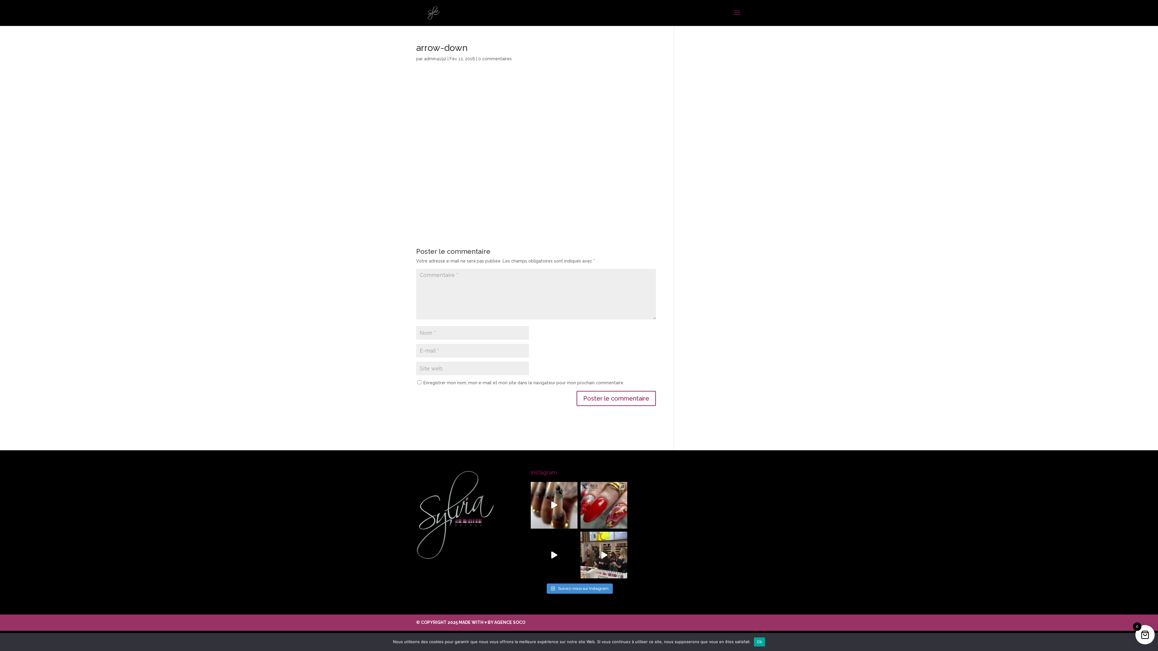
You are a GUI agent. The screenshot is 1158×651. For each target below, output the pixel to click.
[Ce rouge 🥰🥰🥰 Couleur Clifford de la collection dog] (554, 555)
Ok (759, 641)
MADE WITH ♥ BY (492, 622)
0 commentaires (495, 58)
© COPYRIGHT (432, 622)
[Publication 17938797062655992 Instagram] (604, 555)
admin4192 (435, 58)
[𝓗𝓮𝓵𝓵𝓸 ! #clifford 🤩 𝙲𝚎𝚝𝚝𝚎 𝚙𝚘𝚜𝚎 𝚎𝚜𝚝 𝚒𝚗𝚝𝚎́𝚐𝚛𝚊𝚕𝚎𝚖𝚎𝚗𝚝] (604, 505)
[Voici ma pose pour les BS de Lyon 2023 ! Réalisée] (554, 505)
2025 (453, 622)
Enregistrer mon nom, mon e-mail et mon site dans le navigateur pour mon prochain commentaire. (523, 382)
